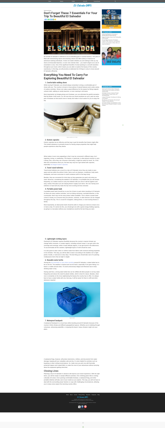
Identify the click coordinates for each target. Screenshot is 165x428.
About (71, 394)
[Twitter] (47, 19)
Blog (99, 394)
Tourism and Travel (47, 10)
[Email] (53, 19)
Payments (88, 394)
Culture (73, 1)
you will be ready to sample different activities (62, 375)
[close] (83, 422)
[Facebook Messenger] (52, 19)
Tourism (61, 1)
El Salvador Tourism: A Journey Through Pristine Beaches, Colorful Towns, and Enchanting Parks (110, 94)
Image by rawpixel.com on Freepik (72, 137)
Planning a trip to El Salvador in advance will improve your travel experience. (67, 373)
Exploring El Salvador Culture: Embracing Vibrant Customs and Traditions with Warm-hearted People (111, 90)
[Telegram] (50, 19)
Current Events (97, 1)
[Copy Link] (55, 19)
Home (49, 1)
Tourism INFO (108, 32)
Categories (94, 394)
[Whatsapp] (48, 19)
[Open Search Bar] (115, 1)
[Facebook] (45, 19)
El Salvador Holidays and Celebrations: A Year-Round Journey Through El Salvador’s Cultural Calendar (111, 104)
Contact (75, 394)
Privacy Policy (82, 394)
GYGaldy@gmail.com (83, 403)
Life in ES (85, 1)
